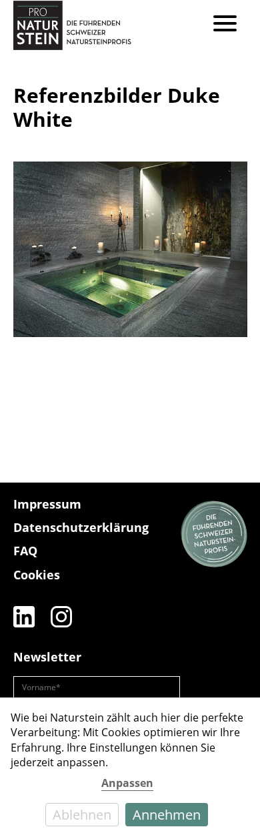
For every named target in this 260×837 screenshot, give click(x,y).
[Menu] (225, 25)
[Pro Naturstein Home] (72, 25)
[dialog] (130, 767)
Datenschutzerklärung (81, 527)
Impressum (47, 504)
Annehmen (167, 815)
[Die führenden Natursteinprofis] (214, 535)
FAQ (25, 551)
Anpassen (127, 783)
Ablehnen (82, 815)
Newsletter (47, 657)
